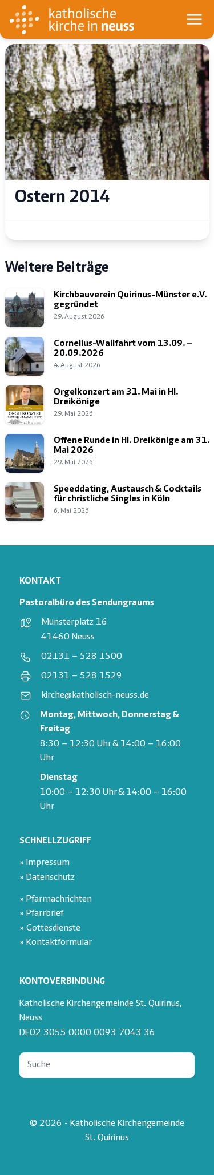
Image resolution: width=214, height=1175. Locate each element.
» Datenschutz (47, 878)
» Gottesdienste (49, 928)
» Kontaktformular (55, 943)
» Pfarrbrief (41, 914)
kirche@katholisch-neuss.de (95, 696)
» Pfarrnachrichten (55, 899)
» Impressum (44, 863)
